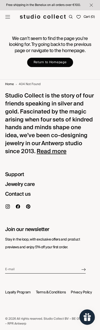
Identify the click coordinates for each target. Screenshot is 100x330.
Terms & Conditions (51, 292)
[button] (7, 16)
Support (14, 174)
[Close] (91, 5)
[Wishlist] (79, 17)
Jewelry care (20, 184)
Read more (51, 151)
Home (9, 84)
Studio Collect (54, 318)
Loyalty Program (18, 292)
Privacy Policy (81, 292)
